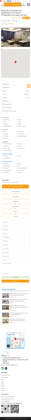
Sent (16, 281)
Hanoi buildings (4, 377)
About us (3, 388)
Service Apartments (5, 375)
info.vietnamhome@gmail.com (10, 365)
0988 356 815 (23, 5)
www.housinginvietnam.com (7, 399)
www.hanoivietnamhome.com (7, 396)
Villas (2, 381)
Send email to (11, 403)
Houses (2, 379)
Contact (2, 390)
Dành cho (5, 401)
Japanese (27, 18)
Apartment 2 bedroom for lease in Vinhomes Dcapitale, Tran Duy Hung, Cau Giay (19, 307)
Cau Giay (16, 21)
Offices (2, 386)
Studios (2, 383)
